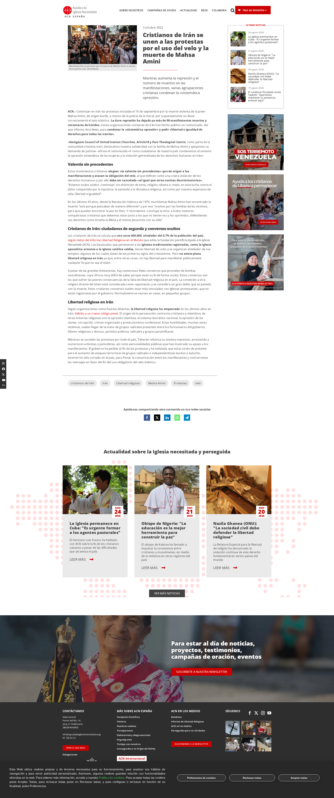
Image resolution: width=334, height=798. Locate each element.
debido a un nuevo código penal (96, 313)
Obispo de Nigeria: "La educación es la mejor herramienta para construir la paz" (261, 59)
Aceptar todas (299, 777)
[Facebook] (147, 418)
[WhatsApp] (177, 418)
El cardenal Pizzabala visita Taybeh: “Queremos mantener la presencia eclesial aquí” (264, 96)
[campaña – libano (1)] (256, 176)
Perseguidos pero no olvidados (188, 730)
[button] (232, 10)
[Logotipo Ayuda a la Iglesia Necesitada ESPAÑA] (80, 7)
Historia (121, 721)
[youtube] (269, 713)
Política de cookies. (112, 777)
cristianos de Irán (82, 383)
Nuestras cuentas (126, 726)
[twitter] (256, 713)
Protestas (180, 383)
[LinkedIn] (167, 418)
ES (3, 385)
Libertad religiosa (128, 383)
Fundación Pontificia (128, 717)
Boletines (176, 717)
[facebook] (250, 713)
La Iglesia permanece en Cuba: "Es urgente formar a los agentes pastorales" (263, 39)
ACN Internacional (132, 758)
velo (198, 383)
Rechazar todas (252, 777)
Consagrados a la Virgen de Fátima (136, 748)
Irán (105, 383)
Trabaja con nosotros (129, 744)
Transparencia (125, 730)
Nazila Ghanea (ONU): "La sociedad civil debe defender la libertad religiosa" (263, 78)
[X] (157, 418)
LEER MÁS (78, 559)
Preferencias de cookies (201, 777)
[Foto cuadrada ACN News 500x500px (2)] (256, 116)
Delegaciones (70, 754)
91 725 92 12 (69, 737)
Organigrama (124, 739)
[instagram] (263, 713)
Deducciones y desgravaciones (133, 735)
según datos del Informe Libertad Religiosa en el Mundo (105, 240)
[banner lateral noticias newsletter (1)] (256, 236)
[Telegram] (187, 418)
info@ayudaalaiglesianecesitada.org (82, 734)
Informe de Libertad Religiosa (187, 721)
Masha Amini (157, 383)
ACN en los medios (181, 726)
